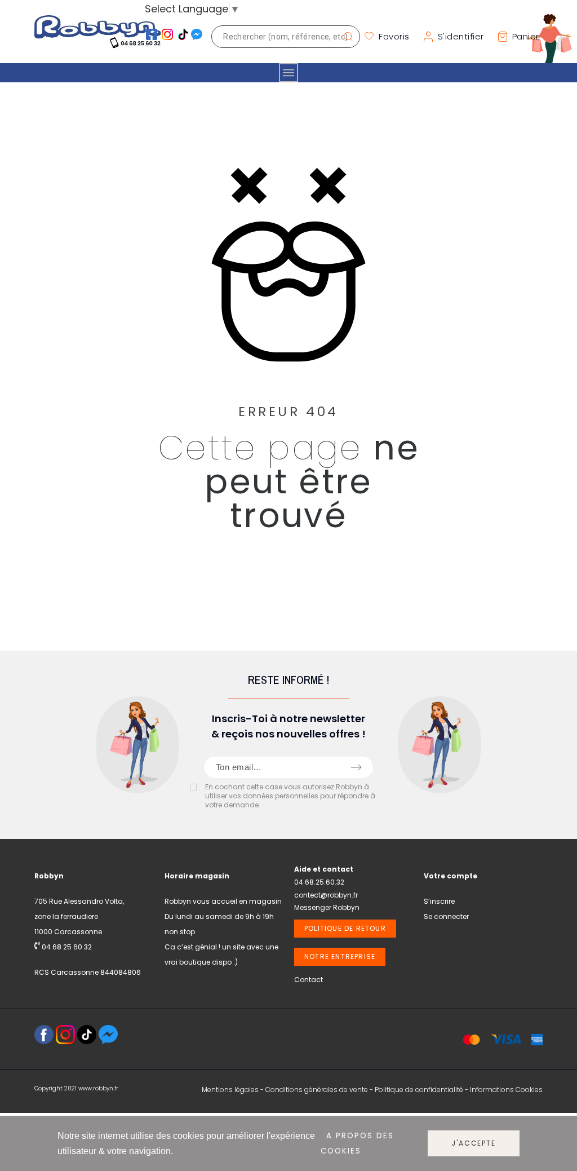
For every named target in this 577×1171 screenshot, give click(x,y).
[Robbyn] (97, 36)
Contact (308, 979)
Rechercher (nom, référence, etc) (346, 36)
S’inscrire (439, 901)
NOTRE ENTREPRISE (339, 956)
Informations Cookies (506, 1089)
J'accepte (473, 1143)
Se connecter (446, 916)
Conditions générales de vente (316, 1089)
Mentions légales (230, 1089)
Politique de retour (345, 928)
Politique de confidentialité (419, 1089)
